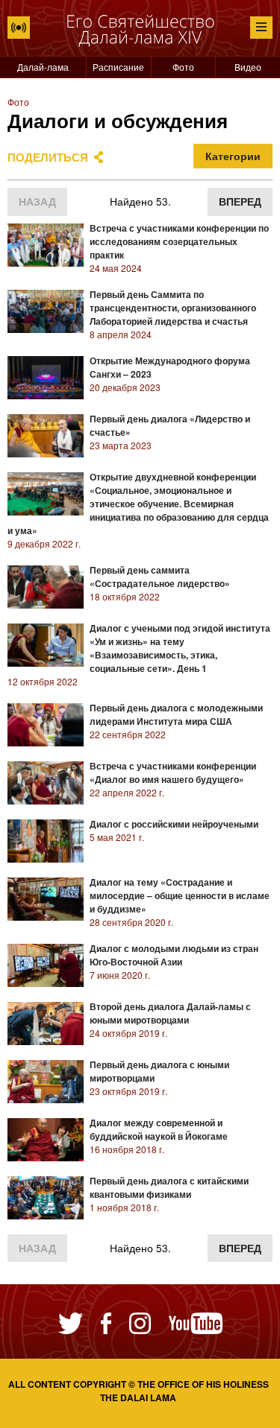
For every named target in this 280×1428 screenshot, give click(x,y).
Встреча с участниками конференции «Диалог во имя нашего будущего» (173, 772)
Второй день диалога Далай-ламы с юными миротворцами (170, 1013)
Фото (183, 66)
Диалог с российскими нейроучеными (174, 824)
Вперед (240, 201)
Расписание (118, 66)
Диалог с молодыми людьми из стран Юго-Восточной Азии (174, 955)
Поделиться (47, 157)
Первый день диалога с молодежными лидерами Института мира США (176, 714)
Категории (233, 156)
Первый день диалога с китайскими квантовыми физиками (169, 1187)
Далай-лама (43, 66)
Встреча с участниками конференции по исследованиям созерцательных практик (179, 241)
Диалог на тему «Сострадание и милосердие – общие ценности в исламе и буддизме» (180, 895)
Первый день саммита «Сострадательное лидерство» (160, 576)
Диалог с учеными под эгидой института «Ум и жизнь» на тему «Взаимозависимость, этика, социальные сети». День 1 (180, 648)
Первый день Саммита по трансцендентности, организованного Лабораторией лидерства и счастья (173, 308)
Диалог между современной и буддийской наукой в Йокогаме (159, 1129)
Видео (247, 66)
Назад (37, 201)
